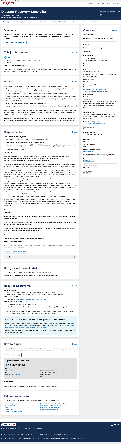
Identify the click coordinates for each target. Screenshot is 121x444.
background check (98, 154)
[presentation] (100, 51)
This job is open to (19, 22)
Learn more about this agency (15, 42)
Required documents (79, 22)
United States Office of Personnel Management (24, 428)
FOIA (20, 438)
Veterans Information (45, 434)
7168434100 (9, 371)
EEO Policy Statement (7, 434)
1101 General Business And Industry (94, 123)
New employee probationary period (50, 405)
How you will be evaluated (60, 22)
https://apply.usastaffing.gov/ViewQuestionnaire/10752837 (30, 299)
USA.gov (80, 438)
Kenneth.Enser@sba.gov (12, 374)
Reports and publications (58, 438)
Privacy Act (7, 407)
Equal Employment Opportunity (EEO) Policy (53, 404)
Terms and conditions (71, 438)
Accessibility (14, 438)
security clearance (90, 155)
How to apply (94, 22)
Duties (32, 22)
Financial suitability (9, 405)
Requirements (43, 22)
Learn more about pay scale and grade (95, 89)
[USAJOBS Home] (8, 3)
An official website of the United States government (15, 0)
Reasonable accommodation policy (50, 407)
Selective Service (9, 409)
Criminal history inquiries (11, 404)
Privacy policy (47, 438)
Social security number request (13, 411)
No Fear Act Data (37, 438)
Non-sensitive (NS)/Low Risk (91, 151)
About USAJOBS (6, 438)
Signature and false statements (49, 409)
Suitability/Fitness (88, 161)
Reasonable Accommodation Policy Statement (26, 434)
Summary (6, 22)
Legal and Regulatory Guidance (60, 434)
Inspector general (27, 438)
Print (102, 15)
